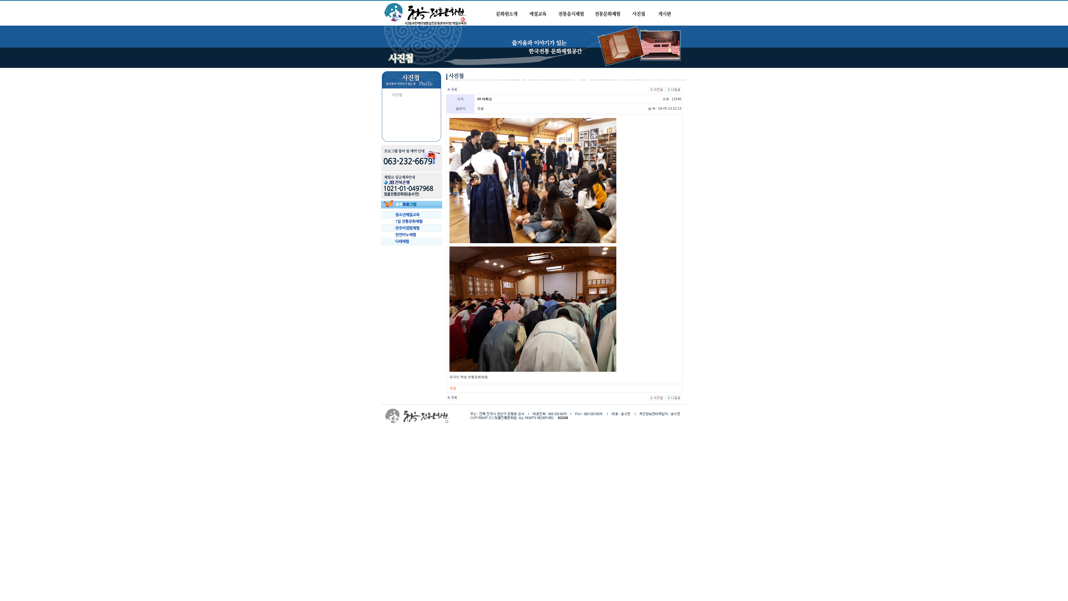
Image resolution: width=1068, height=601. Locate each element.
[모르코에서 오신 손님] (657, 89)
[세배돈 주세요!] (674, 89)
